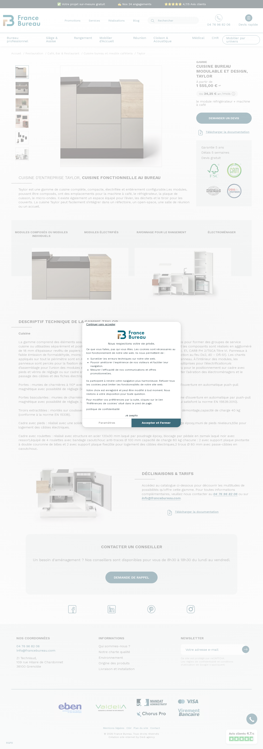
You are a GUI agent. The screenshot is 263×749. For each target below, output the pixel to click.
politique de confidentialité (103, 409)
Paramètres (107, 422)
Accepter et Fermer (156, 422)
